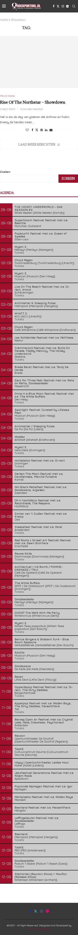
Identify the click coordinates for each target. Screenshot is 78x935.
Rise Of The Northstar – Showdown (32, 102)
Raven (19, 676)
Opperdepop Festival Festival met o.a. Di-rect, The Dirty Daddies (44, 688)
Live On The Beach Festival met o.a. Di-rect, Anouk (42, 288)
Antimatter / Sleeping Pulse (34, 426)
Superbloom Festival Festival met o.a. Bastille (41, 221)
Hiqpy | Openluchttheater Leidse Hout (42, 762)
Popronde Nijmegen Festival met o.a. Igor (43, 786)
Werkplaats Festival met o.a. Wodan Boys (44, 797)
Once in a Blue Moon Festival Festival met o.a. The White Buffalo (44, 395)
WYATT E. (21, 313)
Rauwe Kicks (23, 553)
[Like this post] (27, 130)
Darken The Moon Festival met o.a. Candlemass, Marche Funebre (39, 475)
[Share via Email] (51, 130)
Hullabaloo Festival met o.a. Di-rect (40, 460)
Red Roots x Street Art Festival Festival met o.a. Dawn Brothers (43, 541)
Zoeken (5, 171)
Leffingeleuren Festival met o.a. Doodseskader (37, 819)
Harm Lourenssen (39, 928)
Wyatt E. (21, 246)
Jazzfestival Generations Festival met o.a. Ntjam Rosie (44, 774)
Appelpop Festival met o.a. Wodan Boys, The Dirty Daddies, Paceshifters (43, 704)
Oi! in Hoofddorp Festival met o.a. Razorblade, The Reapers (38, 501)
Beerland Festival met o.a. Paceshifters (42, 807)
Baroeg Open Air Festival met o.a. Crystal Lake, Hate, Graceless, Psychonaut (44, 721)
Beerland (21, 834)
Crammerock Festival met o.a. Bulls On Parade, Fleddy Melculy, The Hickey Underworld (42, 350)
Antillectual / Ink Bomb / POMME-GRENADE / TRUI (39, 568)
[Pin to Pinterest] (41, 130)
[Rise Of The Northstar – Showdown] (39, 62)
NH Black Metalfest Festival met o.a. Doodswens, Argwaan (41, 488)
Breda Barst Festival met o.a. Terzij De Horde (41, 368)
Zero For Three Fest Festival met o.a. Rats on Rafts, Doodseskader (44, 381)
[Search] (74, 6)
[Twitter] (58, 6)
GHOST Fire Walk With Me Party (37, 612)
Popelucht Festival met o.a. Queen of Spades (41, 235)
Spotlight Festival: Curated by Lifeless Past (42, 411)
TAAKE (19, 749)
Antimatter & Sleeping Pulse (35, 303)
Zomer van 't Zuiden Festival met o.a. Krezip (41, 515)
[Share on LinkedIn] (46, 130)
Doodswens (23, 666)
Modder (20, 436)
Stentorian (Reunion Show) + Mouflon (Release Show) (41, 875)
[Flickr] (67, 6)
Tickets (19, 252)
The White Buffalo (27, 583)
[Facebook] (53, 6)
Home (4, 19)
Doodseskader (24, 599)
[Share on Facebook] (32, 130)
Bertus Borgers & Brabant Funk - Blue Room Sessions (42, 640)
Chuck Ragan (24, 260)
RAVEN (19, 652)
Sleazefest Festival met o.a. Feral (38, 527)
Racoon (20, 735)
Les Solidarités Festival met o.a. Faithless (44, 337)
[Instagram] (63, 6)
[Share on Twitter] (36, 130)
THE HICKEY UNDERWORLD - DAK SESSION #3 (39, 208)
